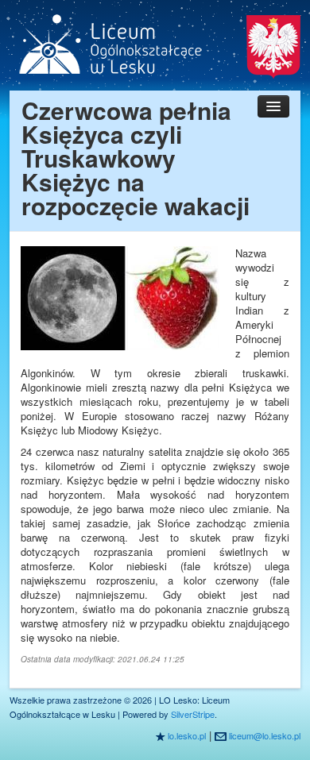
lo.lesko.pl (187, 735)
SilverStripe (193, 714)
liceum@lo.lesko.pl (264, 735)
